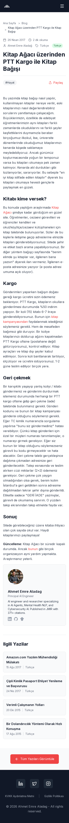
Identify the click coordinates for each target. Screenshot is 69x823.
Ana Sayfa (9, 23)
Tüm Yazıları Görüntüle (37, 759)
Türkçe (44, 45)
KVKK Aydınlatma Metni (19, 796)
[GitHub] (16, 619)
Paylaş (58, 83)
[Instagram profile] (48, 783)
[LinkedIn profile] (20, 783)
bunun (33, 549)
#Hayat (9, 82)
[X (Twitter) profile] (34, 783)
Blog (24, 23)
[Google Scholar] (22, 619)
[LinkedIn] (10, 619)
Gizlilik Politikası (54, 796)
